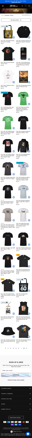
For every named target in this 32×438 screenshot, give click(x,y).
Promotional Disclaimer (16, 380)
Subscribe (16, 375)
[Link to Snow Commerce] (16, 432)
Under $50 (7, 15)
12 (24, 348)
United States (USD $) (15, 417)
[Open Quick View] (14, 37)
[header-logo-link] (14, 6)
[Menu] (3, 6)
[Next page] (26, 348)
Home (2, 15)
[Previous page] (5, 348)
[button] (22, 6)
